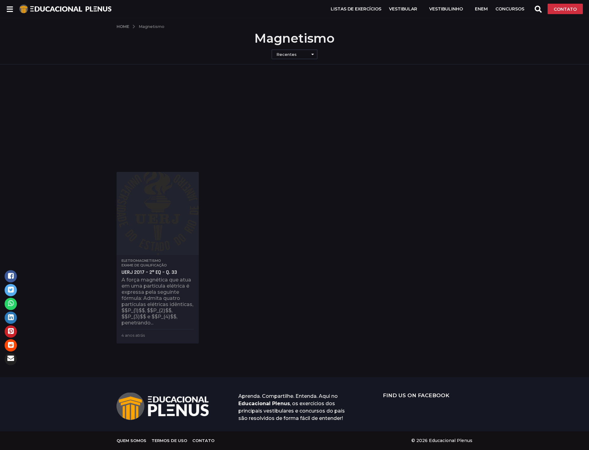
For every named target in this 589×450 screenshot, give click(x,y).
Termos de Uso (169, 440)
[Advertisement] (294, 126)
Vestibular (403, 9)
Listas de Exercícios (356, 9)
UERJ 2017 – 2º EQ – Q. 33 (149, 272)
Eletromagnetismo (141, 260)
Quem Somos (131, 440)
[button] (9, 9)
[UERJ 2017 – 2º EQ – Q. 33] (158, 213)
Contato (203, 440)
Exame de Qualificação (144, 265)
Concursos (509, 9)
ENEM (481, 9)
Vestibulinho (446, 9)
